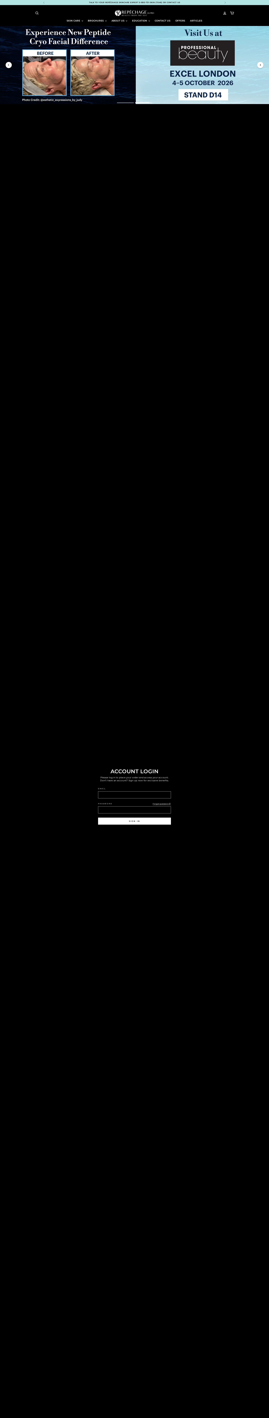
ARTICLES (196, 20)
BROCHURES (96, 20)
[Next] (260, 65)
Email (102, 789)
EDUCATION (140, 20)
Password (105, 804)
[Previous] (9, 65)
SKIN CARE (74, 20)
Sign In (134, 821)
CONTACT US (163, 20)
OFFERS (180, 20)
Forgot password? (162, 804)
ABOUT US (118, 20)
